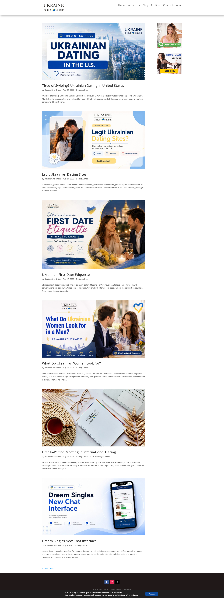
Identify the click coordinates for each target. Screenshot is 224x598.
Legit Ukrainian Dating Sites (64, 174)
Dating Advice (82, 90)
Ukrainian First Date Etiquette (66, 274)
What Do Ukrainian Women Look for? (71, 363)
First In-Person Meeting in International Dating (79, 452)
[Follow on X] (117, 582)
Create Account (172, 5)
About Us (134, 5)
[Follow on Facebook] (106, 582)
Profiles (155, 5)
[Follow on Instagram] (112, 582)
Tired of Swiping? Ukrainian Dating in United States (83, 85)
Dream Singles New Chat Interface (69, 541)
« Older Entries (48, 568)
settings (134, 595)
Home (121, 5)
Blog (145, 5)
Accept (152, 594)
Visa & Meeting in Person (99, 456)
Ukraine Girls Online (52, 90)
